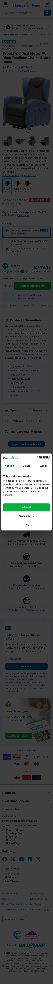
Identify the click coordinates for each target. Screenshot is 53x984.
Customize (24, 516)
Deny (26, 524)
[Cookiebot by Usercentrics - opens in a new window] (37, 458)
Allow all (26, 507)
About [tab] (43, 466)
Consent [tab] (9, 466)
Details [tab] (26, 466)
